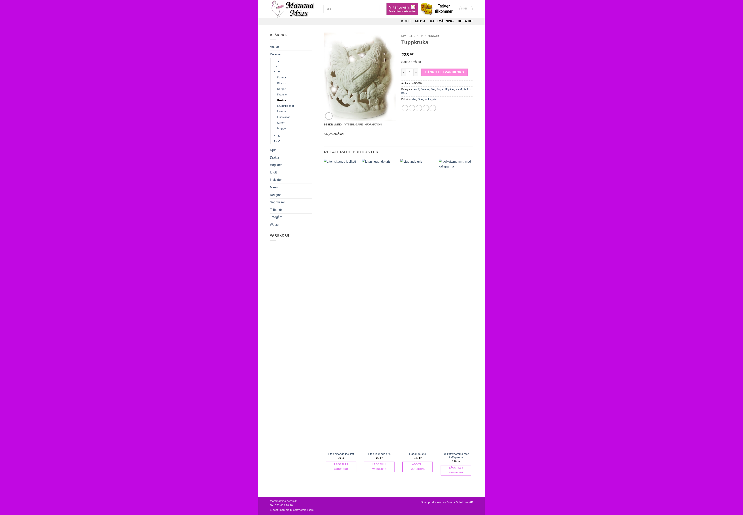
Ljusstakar (283, 116)
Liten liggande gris (379, 453)
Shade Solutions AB (460, 502)
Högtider (276, 165)
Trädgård (276, 217)
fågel (420, 99)
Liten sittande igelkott (341, 453)
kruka (428, 99)
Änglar (274, 46)
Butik (406, 21)
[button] (466, 9)
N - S (277, 135)
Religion (276, 195)
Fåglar (440, 89)
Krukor (281, 100)
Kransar (282, 94)
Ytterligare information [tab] (363, 124)
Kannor (281, 77)
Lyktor (281, 122)
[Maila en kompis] (419, 108)
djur (414, 99)
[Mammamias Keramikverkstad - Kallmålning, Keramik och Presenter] (294, 9)
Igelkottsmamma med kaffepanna (456, 455)
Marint (274, 187)
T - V (277, 141)
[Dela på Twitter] (412, 108)
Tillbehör (276, 209)
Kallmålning (442, 21)
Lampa (281, 111)
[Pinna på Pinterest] (426, 108)
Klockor (281, 83)
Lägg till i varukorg (444, 72)
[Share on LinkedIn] (433, 108)
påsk (435, 99)
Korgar (281, 88)
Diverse (275, 54)
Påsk (404, 93)
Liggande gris (417, 453)
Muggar (282, 128)
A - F (416, 89)
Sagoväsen (278, 202)
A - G (277, 60)
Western (275, 224)
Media (420, 21)
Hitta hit (465, 21)
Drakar (274, 157)
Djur (273, 150)
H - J (276, 66)
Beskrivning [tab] (333, 124)
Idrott (273, 172)
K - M (277, 71)
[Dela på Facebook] (405, 108)
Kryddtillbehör (285, 105)
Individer (276, 179)
